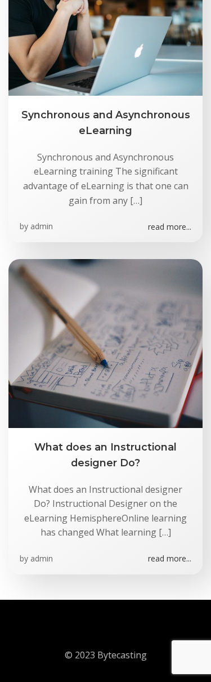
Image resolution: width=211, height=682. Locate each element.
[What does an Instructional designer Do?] (105, 342)
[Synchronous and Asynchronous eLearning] (105, 10)
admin (41, 226)
